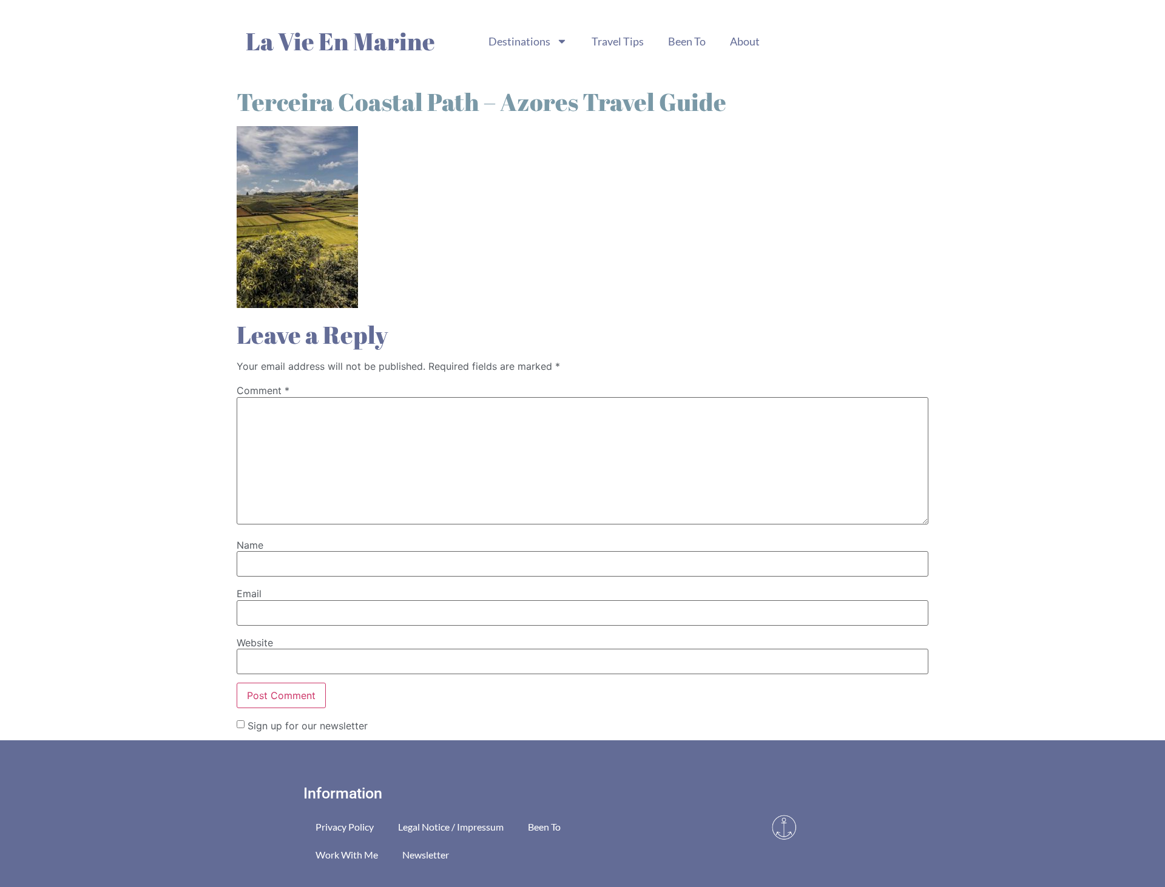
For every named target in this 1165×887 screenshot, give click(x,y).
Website (255, 643)
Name (250, 545)
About (745, 41)
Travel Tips (618, 41)
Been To (687, 41)
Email (249, 593)
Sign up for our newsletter (308, 725)
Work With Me (347, 854)
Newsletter (425, 854)
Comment (263, 390)
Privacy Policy (345, 826)
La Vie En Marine (340, 41)
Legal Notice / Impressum (451, 826)
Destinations (519, 41)
